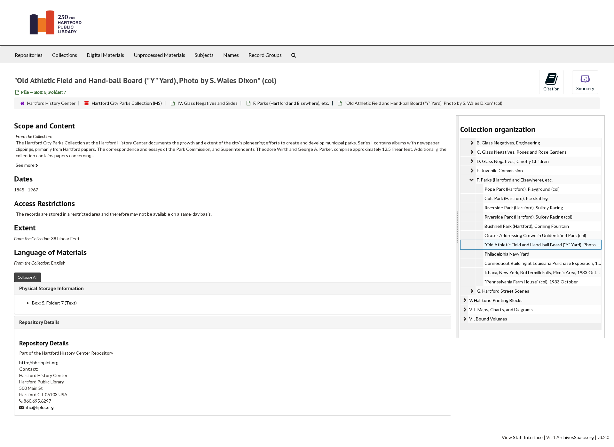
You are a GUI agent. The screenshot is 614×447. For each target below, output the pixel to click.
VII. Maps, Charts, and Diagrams (501, 309)
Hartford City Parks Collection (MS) (127, 103)
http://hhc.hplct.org (39, 362)
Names (231, 55)
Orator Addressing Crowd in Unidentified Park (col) (535, 235)
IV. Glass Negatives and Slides (207, 103)
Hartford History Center (51, 103)
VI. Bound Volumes (488, 318)
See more (25, 165)
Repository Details (39, 322)
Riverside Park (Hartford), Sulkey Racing (523, 207)
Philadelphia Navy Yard (506, 254)
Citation (551, 88)
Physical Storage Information (51, 288)
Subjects (204, 55)
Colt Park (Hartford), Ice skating (516, 198)
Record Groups (265, 55)
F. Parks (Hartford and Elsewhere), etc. (291, 103)
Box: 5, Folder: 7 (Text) (54, 302)
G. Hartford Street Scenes (503, 291)
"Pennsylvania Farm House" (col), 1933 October (531, 281)
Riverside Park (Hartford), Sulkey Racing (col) (528, 217)
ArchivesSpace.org (575, 437)
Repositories (29, 55)
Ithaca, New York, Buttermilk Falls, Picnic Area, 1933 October (545, 272)
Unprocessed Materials (159, 55)
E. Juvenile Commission (500, 170)
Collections (64, 55)
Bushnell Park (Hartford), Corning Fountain (526, 226)
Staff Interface (528, 437)
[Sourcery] (585, 81)
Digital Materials (105, 55)
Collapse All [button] (27, 277)
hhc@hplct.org (39, 407)
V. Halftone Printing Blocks (496, 300)
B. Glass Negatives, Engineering (508, 142)
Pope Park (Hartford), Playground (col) (522, 189)
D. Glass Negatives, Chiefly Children (513, 161)
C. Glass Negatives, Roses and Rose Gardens (522, 152)
